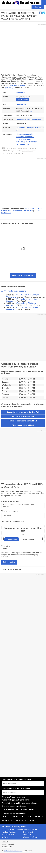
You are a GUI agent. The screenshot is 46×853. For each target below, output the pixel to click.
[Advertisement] (23, 49)
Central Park (21, 104)
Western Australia (30, 837)
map (30, 111)
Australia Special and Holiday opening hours (19, 803)
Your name (9, 511)
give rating (9, 87)
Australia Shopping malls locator (14, 806)
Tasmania (27, 834)
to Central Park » (23, 275)
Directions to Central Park (23, 425)
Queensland (28, 832)
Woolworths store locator (23, 210)
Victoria (5, 837)
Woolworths (20, 92)
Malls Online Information (13, 851)
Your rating (5, 546)
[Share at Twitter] (43, 13)
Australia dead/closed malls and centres (18, 809)
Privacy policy (7, 846)
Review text (10, 501)
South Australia (8, 834)
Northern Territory (9, 832)
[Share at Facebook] (40, 13)
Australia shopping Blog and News (15, 800)
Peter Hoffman (29, 148)
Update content (8, 844)
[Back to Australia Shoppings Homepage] (21, 2)
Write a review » (22, 99)
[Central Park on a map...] (22, 269)
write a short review (17, 85)
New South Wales (30, 829)
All (33, 820)
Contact (5, 842)
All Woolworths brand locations (13, 291)
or (23, 531)
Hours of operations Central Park (23, 421)
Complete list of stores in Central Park (23, 412)
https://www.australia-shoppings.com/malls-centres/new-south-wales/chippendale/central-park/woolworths (26, 139)
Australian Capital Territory (12, 829)
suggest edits (28, 151)
